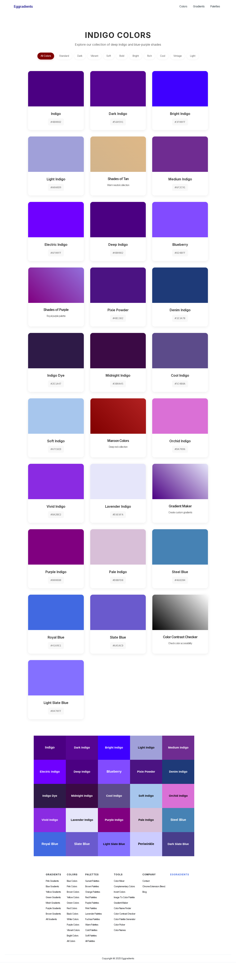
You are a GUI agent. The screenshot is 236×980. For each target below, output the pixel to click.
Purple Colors (73, 924)
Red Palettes (91, 897)
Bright (135, 55)
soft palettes (91, 935)
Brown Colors (73, 892)
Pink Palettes (91, 908)
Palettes (215, 6)
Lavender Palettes (93, 913)
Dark (79, 55)
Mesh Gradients (53, 903)
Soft (108, 55)
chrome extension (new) (153, 886)
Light (192, 55)
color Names (120, 930)
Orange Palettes (92, 892)
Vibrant (94, 55)
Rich (149, 55)
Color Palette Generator (124, 919)
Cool (162, 55)
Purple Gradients (53, 908)
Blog (144, 892)
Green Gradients (53, 897)
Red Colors (72, 908)
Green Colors (73, 903)
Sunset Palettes (92, 881)
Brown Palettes (92, 886)
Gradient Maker (121, 903)
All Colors (46, 55)
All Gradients (51, 919)
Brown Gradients (53, 913)
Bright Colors (72, 935)
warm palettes (91, 924)
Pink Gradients (52, 881)
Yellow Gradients (53, 892)
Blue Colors (72, 881)
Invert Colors (119, 892)
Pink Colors (72, 886)
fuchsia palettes (92, 919)
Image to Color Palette (124, 897)
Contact (145, 881)
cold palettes (91, 930)
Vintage (177, 55)
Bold (121, 55)
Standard (64, 55)
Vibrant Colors (73, 930)
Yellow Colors (73, 897)
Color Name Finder (122, 908)
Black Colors (72, 913)
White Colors (73, 919)
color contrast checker (124, 913)
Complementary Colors (124, 886)
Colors (183, 6)
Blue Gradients (52, 886)
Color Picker (119, 924)
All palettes (90, 941)
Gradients (199, 6)
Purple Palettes (92, 903)
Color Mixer (119, 881)
